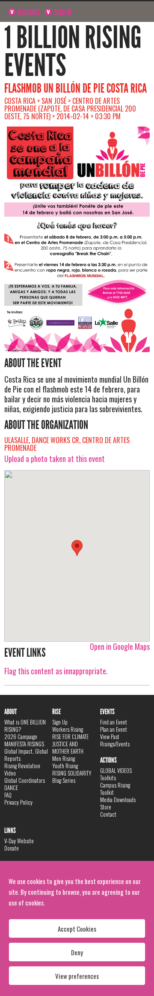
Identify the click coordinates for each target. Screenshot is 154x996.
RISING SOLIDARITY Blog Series (72, 777)
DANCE (11, 787)
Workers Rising (67, 729)
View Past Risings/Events (115, 740)
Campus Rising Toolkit (115, 789)
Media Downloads (118, 799)
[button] (77, 548)
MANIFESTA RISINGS (24, 743)
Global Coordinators (24, 780)
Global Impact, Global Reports (26, 755)
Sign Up (62, 12)
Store (105, 807)
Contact (108, 814)
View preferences (77, 976)
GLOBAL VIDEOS (116, 770)
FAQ (8, 795)
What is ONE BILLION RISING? (25, 725)
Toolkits (108, 777)
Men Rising (63, 758)
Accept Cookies (77, 928)
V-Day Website (19, 840)
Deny (77, 952)
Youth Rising (65, 765)
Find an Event (113, 722)
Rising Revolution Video (22, 769)
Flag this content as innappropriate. (56, 670)
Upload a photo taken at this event (54, 458)
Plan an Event (113, 729)
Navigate (28, 12)
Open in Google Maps (120, 646)
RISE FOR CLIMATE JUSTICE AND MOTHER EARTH (70, 743)
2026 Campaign (20, 736)
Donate (11, 848)
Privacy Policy (18, 802)
